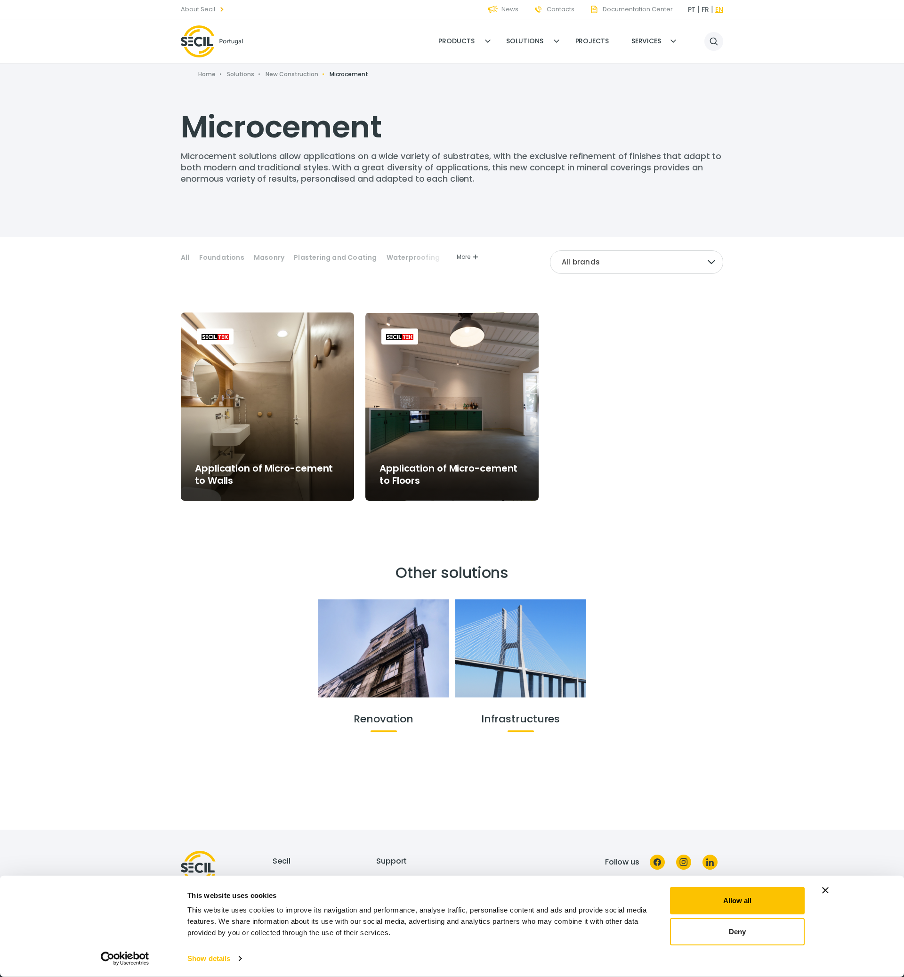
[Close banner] (825, 890)
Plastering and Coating (335, 257)
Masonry (269, 257)
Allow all (737, 901)
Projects (592, 41)
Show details (208, 958)
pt (692, 9)
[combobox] (636, 262)
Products (456, 41)
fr (705, 9)
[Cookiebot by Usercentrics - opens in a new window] (125, 959)
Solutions (524, 41)
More (463, 257)
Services (646, 41)
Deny (737, 931)
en (719, 9)
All (185, 257)
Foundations (221, 257)
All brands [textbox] (581, 262)
